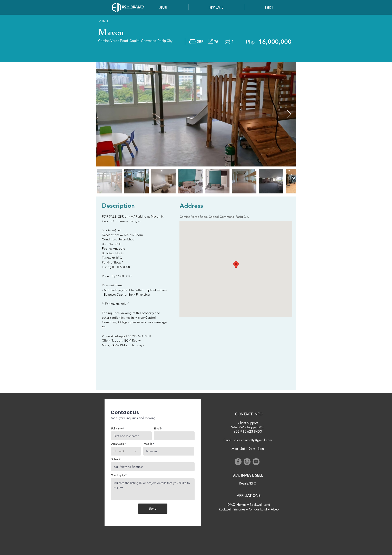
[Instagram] (247, 461)
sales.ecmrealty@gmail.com (252, 440)
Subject (115, 459)
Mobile (148, 443)
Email (157, 428)
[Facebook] (238, 461)
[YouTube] (256, 461)
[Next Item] (289, 114)
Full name (116, 428)
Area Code (117, 443)
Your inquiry (118, 475)
